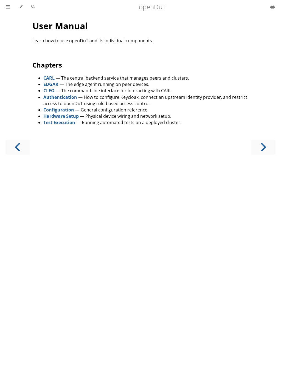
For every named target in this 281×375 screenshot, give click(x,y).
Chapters (47, 64)
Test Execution (59, 122)
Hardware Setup (61, 116)
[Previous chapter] (17, 147)
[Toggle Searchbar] (33, 7)
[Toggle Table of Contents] (8, 7)
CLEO (49, 91)
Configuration (58, 110)
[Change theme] (21, 7)
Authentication (60, 97)
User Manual (60, 26)
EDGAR (50, 84)
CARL (49, 78)
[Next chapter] (263, 147)
